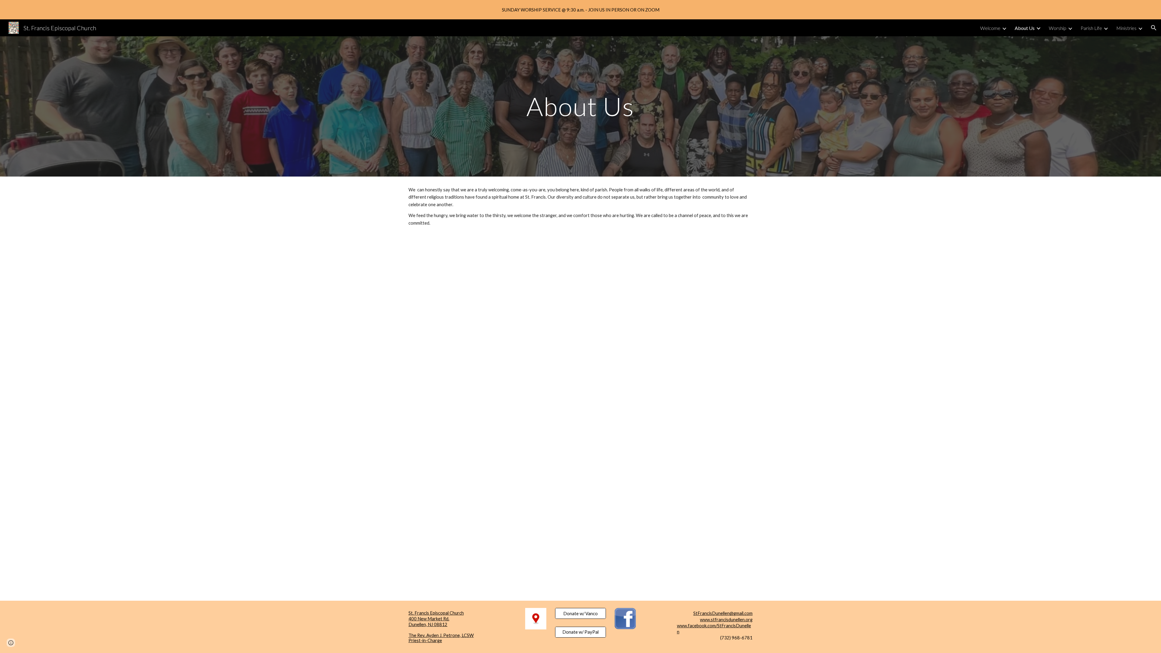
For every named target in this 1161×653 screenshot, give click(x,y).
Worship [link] (1057, 28)
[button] (1153, 28)
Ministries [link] (1126, 28)
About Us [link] (1025, 28)
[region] (580, 9)
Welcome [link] (990, 28)
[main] (580, 106)
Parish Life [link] (1091, 28)
